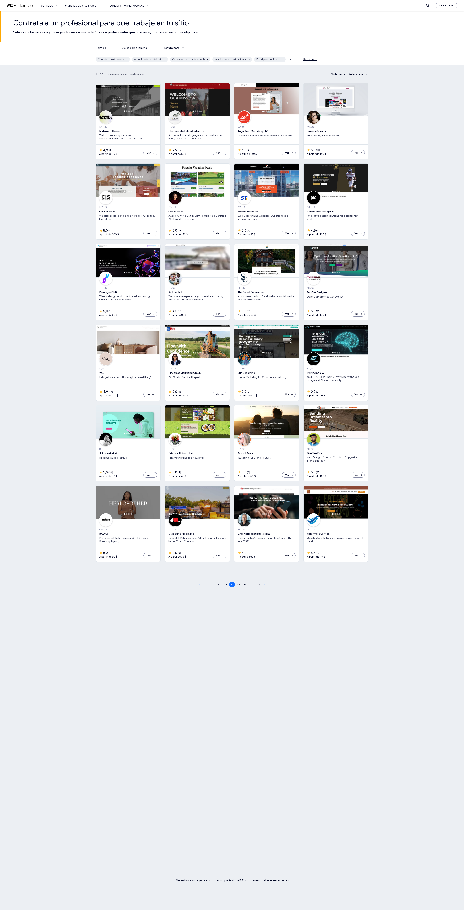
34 (245, 584)
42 (258, 584)
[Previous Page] (199, 584)
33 (238, 584)
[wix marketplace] (20, 5)
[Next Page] (264, 584)
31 (225, 584)
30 (219, 584)
